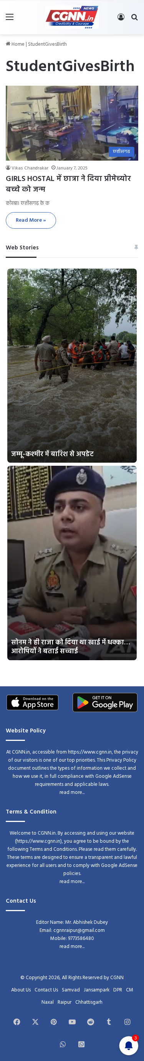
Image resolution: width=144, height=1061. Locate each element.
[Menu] (9, 20)
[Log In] (121, 20)
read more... (72, 793)
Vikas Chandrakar (30, 168)
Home (17, 44)
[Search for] (134, 20)
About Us (21, 990)
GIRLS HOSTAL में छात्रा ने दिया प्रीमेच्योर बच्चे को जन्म (68, 184)
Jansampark (96, 990)
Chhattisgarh (89, 1002)
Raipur (64, 1002)
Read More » (31, 220)
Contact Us (46, 990)
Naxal (47, 1002)
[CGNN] (72, 17)
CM (129, 990)
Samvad (71, 990)
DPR (117, 990)
